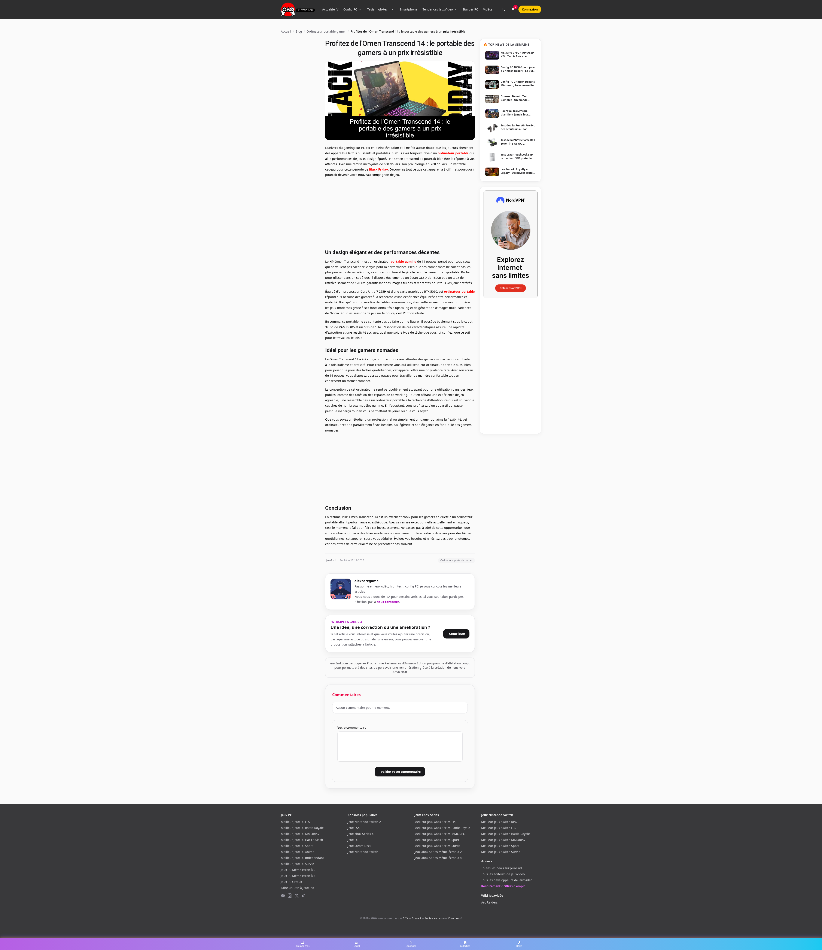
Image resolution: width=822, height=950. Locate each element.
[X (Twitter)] (297, 895)
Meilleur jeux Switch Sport (500, 846)
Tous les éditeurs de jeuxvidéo (503, 874)
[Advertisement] (400, 213)
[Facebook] (283, 895)
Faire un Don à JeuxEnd (297, 888)
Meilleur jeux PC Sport (297, 846)
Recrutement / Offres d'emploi (503, 886)
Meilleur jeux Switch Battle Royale (505, 834)
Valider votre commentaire (401, 772)
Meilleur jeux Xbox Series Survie (437, 846)
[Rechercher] (503, 9)
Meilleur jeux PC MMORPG (300, 834)
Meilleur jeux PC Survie (297, 864)
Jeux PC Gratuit (291, 882)
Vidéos (488, 9)
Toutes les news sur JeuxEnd (501, 868)
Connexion (530, 9)
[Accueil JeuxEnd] (298, 9)
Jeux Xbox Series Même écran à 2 (438, 852)
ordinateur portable (453, 153)
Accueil (286, 31)
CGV (405, 918)
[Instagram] (290, 895)
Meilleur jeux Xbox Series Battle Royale (442, 828)
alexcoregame (366, 581)
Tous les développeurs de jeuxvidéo (506, 880)
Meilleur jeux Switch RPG (499, 822)
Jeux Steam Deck (359, 846)
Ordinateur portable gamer (326, 31)
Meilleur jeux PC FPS (295, 822)
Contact (416, 918)
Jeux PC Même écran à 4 (298, 876)
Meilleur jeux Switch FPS (498, 828)
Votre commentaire (351, 727)
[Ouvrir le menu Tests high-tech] (392, 9)
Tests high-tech (378, 9)
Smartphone (408, 9)
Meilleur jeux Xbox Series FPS (435, 822)
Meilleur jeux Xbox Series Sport (436, 840)
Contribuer (457, 634)
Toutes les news (434, 918)
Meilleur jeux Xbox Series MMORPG (439, 834)
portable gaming (403, 261)
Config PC (350, 9)
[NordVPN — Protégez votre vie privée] (511, 244)
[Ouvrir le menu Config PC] (360, 9)
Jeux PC (353, 840)
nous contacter (388, 602)
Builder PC (470, 9)
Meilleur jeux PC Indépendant (302, 858)
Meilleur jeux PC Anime (297, 852)
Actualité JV (330, 9)
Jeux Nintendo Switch (363, 852)
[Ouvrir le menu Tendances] (456, 9)
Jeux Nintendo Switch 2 (364, 822)
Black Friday (378, 169)
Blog (299, 31)
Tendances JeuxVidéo (438, 9)
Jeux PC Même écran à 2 (298, 870)
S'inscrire (453, 918)
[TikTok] (303, 895)
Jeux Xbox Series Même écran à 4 (438, 858)
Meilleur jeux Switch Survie (500, 852)
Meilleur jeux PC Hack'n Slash (302, 840)
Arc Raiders (489, 902)
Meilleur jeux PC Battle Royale (302, 828)
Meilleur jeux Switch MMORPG (503, 840)
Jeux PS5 (354, 828)
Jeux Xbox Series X (361, 834)
